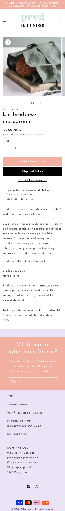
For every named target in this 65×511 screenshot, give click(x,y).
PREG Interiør (27, 509)
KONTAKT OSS (17, 434)
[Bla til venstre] (25, 103)
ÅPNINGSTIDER (17, 404)
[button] (4, 20)
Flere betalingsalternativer (32, 180)
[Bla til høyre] (40, 103)
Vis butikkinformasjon (20, 199)
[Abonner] (54, 381)
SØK (10, 396)
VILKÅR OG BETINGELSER (24, 413)
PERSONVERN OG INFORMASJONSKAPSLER (24, 423)
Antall (6, 141)
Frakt (21, 135)
